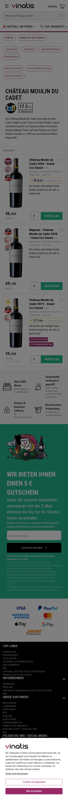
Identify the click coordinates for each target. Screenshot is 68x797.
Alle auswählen (34, 791)
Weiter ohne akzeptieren (16, 773)
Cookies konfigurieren (34, 782)
